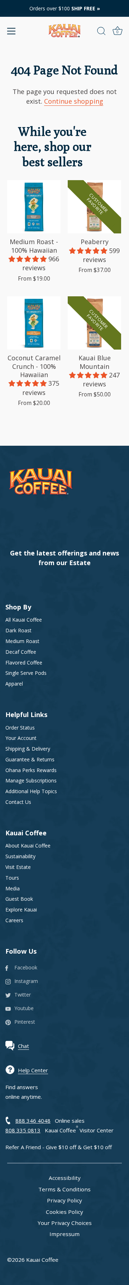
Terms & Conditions (64, 1189)
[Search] (101, 32)
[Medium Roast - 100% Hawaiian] (34, 206)
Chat (23, 1045)
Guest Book (19, 898)
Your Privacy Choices (65, 1222)
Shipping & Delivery (27, 748)
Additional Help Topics (31, 791)
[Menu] (11, 31)
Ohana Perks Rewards (31, 770)
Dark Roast (18, 630)
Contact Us (18, 802)
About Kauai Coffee (28, 845)
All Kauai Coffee (23, 619)
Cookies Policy (64, 1211)
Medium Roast (22, 641)
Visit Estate (18, 867)
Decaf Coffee (20, 651)
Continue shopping (73, 101)
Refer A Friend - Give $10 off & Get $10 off (58, 1147)
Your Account (21, 738)
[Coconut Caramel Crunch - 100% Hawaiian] (34, 323)
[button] (28, 258)
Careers (14, 920)
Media (12, 888)
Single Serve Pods (26, 672)
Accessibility (65, 1177)
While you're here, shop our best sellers (52, 146)
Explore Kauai (21, 909)
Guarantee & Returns (29, 759)
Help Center (33, 1070)
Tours (12, 877)
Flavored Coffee (23, 662)
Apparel (14, 683)
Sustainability (20, 856)
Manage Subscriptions (31, 780)
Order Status (20, 727)
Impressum (64, 1233)
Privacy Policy (64, 1200)
